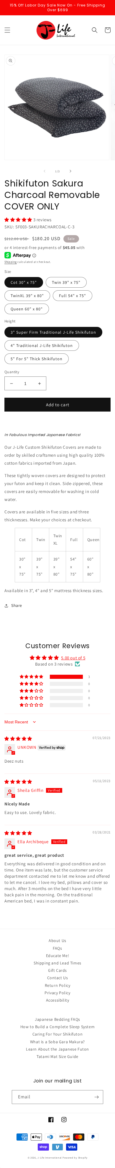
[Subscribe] (96, 1097)
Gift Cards (57, 970)
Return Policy (57, 985)
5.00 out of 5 (73, 658)
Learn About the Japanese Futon (57, 1049)
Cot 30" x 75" (24, 282)
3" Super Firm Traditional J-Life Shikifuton (53, 332)
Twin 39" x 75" (66, 282)
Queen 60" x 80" (27, 309)
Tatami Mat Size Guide (57, 1056)
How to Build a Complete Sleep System (57, 1026)
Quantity (11, 371)
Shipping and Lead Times (57, 963)
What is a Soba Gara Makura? (57, 1041)
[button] (7, 30)
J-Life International (49, 1157)
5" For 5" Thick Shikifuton (37, 358)
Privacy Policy (57, 992)
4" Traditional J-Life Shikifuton (42, 345)
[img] (18, 738)
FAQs (57, 948)
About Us (57, 940)
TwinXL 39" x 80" (27, 295)
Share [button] (16, 605)
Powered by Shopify (75, 1157)
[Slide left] (44, 171)
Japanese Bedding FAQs (57, 1019)
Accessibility (57, 1000)
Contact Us (57, 977)
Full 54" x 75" (72, 295)
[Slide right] (70, 171)
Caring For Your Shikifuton (57, 1034)
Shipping (10, 262)
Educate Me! (57, 955)
